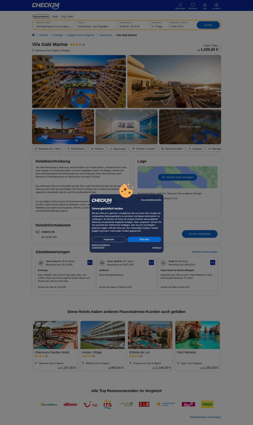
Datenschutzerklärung (101, 245)
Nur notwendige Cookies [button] (151, 200)
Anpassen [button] (109, 239)
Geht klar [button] (144, 239)
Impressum (156, 248)
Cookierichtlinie (98, 248)
